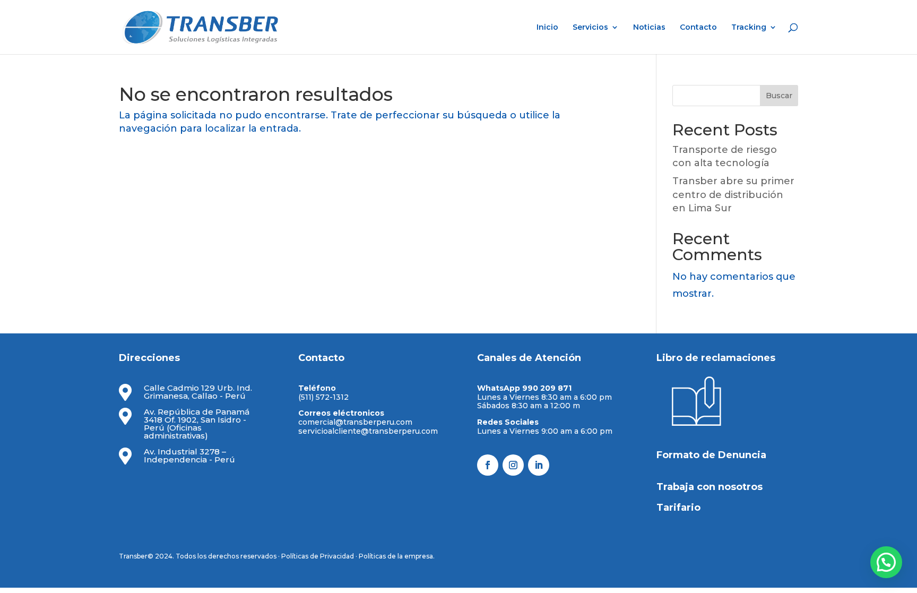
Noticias (649, 27)
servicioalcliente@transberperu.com (368, 431)
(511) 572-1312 (323, 397)
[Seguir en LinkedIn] (538, 465)
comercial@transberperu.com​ (355, 422)
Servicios (590, 27)
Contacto (698, 27)
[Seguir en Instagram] (513, 465)
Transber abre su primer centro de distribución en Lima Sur (733, 194)
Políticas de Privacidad (317, 556)
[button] (886, 562)
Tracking (748, 27)
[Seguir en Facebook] (487, 465)
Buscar (779, 95)
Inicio (547, 27)
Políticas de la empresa (396, 556)
